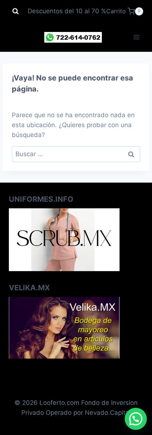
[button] (136, 419)
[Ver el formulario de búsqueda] (15, 11)
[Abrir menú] (136, 37)
